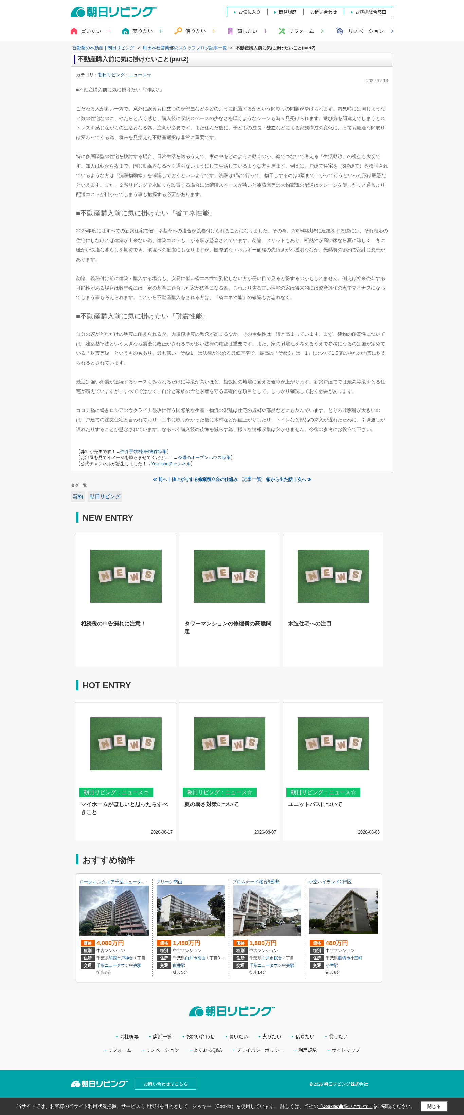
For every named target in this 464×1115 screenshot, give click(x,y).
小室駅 (332, 965)
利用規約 (307, 1050)
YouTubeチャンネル (171, 463)
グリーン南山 (169, 881)
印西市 (115, 958)
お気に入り (249, 11)
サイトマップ (346, 1050)
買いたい (238, 1036)
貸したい (338, 1036)
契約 (78, 496)
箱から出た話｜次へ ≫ (289, 479)
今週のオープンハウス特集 (204, 457)
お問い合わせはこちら (166, 1084)
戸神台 (127, 958)
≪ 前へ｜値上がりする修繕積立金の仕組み (195, 479)
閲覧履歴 (288, 11)
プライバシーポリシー (260, 1050)
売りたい (271, 1036)
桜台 (278, 958)
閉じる (434, 1106)
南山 (201, 958)
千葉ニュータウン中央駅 (118, 965)
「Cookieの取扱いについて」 (345, 1106)
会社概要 (129, 1036)
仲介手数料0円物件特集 (143, 451)
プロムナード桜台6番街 (255, 881)
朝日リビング (105, 496)
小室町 (356, 958)
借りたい (305, 1036)
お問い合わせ (200, 1036)
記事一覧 (252, 479)
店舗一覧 (162, 1036)
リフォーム (301, 30)
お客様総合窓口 (370, 11)
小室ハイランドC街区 (330, 881)
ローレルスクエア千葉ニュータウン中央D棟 (122, 881)
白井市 (191, 958)
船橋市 (344, 958)
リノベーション (366, 30)
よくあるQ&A (207, 1050)
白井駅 (179, 965)
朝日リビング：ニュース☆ (124, 74)
